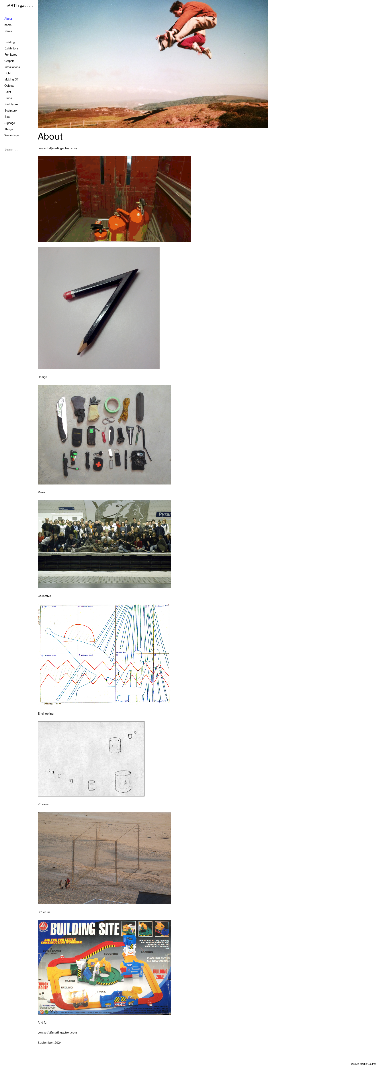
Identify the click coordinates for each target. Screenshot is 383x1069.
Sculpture (10, 110)
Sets (7, 116)
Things (8, 129)
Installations (12, 67)
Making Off (11, 79)
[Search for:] (17, 149)
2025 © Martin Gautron (363, 1063)
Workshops (11, 135)
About (8, 18)
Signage (9, 123)
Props (8, 98)
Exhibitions (11, 48)
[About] (210, 64)
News (8, 31)
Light (7, 73)
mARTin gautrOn (18, 5)
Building (9, 42)
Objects (9, 85)
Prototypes (11, 104)
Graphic (9, 61)
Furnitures (10, 54)
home (8, 25)
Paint (7, 92)
